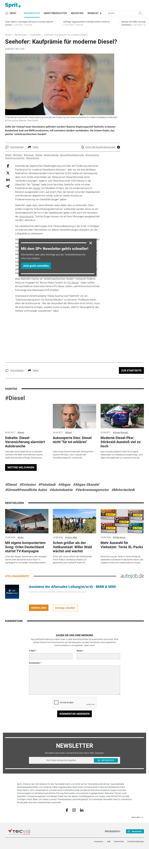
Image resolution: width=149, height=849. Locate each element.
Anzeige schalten (65, 607)
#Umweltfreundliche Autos (26, 490)
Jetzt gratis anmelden (36, 265)
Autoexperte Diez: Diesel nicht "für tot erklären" (72, 440)
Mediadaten (112, 831)
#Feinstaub (47, 485)
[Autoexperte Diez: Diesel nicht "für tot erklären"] (74, 416)
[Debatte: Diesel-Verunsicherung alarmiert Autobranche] (26, 416)
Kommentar (34, 663)
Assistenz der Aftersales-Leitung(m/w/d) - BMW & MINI (72, 587)
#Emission (27, 485)
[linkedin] (81, 810)
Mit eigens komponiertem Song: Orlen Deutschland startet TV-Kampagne (25, 547)
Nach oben (136, 817)
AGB (108, 842)
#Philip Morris (119, 537)
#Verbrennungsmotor (92, 490)
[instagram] (74, 810)
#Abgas (64, 485)
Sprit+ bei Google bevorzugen (101, 147)
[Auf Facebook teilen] (8, 166)
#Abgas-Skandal (120, 432)
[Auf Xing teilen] (8, 186)
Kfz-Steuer (73, 282)
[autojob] (132, 576)
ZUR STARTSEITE (131, 370)
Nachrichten (32, 13)
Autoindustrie (26, 216)
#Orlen (20, 537)
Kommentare (17, 147)
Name (79, 650)
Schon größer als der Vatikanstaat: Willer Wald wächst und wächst (72, 547)
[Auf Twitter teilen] (7, 173)
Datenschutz (119, 842)
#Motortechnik (123, 490)
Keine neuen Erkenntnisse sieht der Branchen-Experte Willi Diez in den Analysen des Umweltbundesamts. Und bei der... (73, 454)
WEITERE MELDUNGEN (20, 467)
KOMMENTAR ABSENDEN (75, 713)
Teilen (35, 147)
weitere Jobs (38, 607)
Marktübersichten (55, 13)
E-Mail (32, 650)
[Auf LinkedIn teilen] (8, 179)
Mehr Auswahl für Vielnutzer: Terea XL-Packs (122, 545)
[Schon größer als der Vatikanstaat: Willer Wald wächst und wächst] (74, 521)
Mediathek (77, 13)
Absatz (36, 188)
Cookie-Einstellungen (135, 842)
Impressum (98, 842)
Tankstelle (35, 34)
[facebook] (67, 810)
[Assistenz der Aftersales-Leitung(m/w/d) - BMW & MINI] (12, 591)
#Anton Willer (71, 537)
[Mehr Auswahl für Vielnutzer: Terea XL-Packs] (122, 521)
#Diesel (15, 398)
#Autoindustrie (61, 490)
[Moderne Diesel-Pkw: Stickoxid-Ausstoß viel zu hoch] (122, 416)
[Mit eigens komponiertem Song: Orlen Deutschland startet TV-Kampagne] (26, 521)
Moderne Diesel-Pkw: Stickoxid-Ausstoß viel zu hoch (120, 442)
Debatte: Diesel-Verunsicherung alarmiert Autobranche (25, 442)
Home (8, 34)
